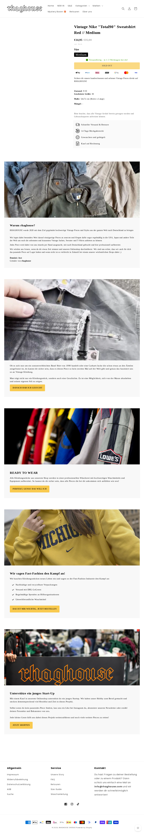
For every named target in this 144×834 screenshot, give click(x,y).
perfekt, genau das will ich (30, 489)
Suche (10, 794)
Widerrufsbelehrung (17, 779)
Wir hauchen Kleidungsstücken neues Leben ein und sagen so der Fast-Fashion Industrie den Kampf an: (60, 579)
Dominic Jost (16, 258)
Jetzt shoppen (21, 725)
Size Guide (56, 789)
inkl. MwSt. (78, 44)
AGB (9, 789)
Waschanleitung (59, 794)
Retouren (55, 784)
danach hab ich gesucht (27, 388)
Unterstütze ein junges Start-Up (32, 693)
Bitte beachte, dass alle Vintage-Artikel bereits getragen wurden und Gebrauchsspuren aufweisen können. (104, 115)
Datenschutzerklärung (19, 784)
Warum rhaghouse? (22, 225)
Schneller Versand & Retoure (95, 125)
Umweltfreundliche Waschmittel (31, 599)
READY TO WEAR (24, 472)
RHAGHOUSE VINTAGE (67, 828)
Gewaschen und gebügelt (93, 137)
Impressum (13, 774)
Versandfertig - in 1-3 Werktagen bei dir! (108, 60)
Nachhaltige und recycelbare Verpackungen (36, 585)
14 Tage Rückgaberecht (92, 131)
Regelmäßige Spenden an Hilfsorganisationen (37, 594)
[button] (82, 6)
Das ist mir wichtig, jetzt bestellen (35, 609)
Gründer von (20, 261)
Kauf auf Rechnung (90, 143)
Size (76, 49)
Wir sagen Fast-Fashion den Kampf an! (37, 573)
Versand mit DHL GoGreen (28, 589)
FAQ (53, 779)
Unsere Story (57, 774)
